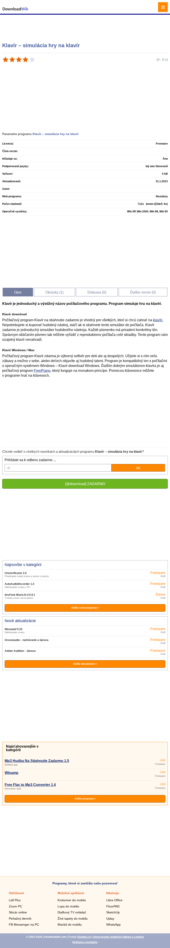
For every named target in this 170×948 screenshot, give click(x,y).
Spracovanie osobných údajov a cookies (118, 936)
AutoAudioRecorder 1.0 (19, 584)
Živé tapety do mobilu (73, 918)
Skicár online (18, 912)
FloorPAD (113, 906)
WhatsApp (113, 924)
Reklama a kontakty (85, 942)
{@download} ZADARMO (85, 484)
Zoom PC (15, 906)
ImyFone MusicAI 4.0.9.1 (20, 594)
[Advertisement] (85, 27)
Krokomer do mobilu (72, 900)
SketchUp (113, 912)
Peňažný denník (20, 918)
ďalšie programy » (85, 798)
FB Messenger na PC (24, 924)
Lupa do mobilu (68, 906)
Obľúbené (16, 893)
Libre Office (114, 900)
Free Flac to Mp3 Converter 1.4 (30, 785)
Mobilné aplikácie (71, 893)
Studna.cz (84, 936)
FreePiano (42, 370)
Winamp (11, 773)
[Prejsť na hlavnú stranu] (15, 11)
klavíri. (158, 320)
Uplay (110, 918)
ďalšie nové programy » (85, 607)
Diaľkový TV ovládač (72, 912)
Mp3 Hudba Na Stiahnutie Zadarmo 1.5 (37, 761)
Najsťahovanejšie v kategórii (22, 748)
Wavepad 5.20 (13, 629)
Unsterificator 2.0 (16, 573)
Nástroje (112, 893)
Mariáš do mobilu (70, 924)
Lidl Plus (15, 900)
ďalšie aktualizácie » (85, 663)
